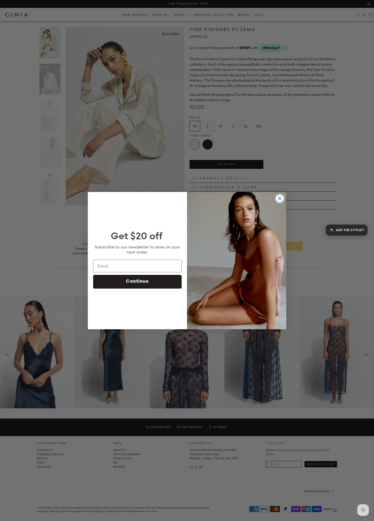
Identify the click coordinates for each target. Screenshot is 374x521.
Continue (137, 281)
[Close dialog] (279, 198)
